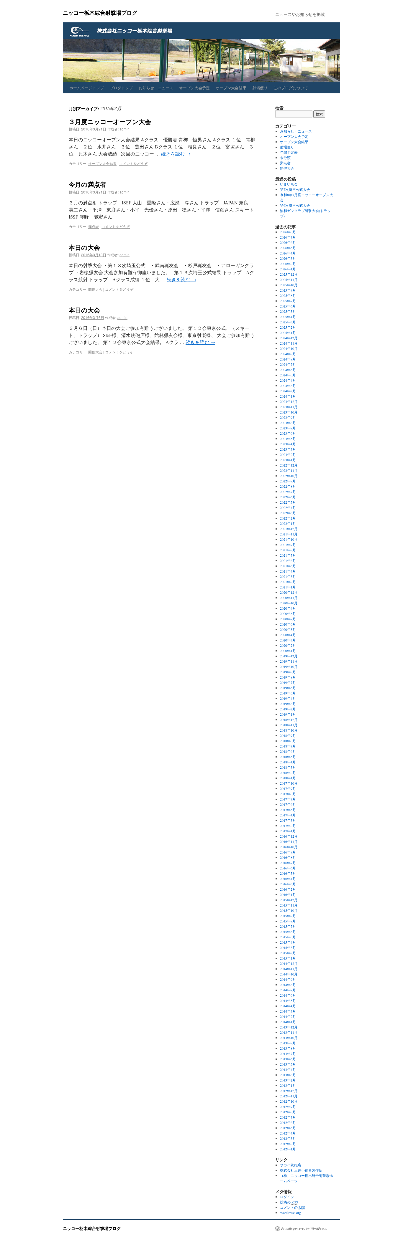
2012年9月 (288, 1106)
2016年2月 (288, 889)
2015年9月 (288, 915)
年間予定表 (289, 152)
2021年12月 (289, 528)
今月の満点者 (87, 184)
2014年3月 (288, 1011)
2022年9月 (288, 481)
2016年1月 (288, 894)
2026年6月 (288, 242)
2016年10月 (289, 846)
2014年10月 (289, 974)
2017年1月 (288, 830)
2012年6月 (288, 1122)
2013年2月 (288, 1080)
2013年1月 (288, 1085)
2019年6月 (288, 687)
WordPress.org (290, 1212)
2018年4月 (288, 762)
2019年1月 (288, 714)
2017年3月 (288, 820)
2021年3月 (288, 576)
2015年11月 (289, 905)
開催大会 (95, 289)
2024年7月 (288, 364)
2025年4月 (288, 316)
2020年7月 (288, 618)
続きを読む (176, 154)
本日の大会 (84, 247)
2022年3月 (288, 512)
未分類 (285, 157)
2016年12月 (289, 836)
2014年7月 (288, 990)
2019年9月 (288, 671)
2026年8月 (288, 231)
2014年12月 (289, 963)
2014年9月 (288, 979)
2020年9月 (288, 608)
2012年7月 (288, 1117)
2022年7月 (288, 491)
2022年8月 (288, 486)
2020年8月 (288, 613)
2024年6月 (288, 369)
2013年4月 (288, 1069)
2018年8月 (288, 740)
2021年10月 (289, 539)
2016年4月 (288, 878)
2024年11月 (289, 343)
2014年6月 (288, 995)
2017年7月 (288, 799)
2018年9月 (288, 735)
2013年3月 (288, 1074)
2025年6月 (288, 306)
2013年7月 (288, 1053)
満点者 (93, 226)
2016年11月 (289, 841)
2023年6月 (288, 433)
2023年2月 (288, 454)
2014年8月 (288, 984)
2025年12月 (289, 274)
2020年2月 (288, 645)
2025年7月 (288, 300)
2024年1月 (288, 396)
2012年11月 (289, 1096)
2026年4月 (288, 253)
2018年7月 (288, 746)
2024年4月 (288, 380)
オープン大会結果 (231, 87)
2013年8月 (288, 1048)
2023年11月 (289, 406)
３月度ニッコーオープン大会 (110, 121)
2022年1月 (288, 523)
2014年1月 (288, 1021)
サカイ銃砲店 (290, 1164)
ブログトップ (121, 87)
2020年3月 (288, 640)
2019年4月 (288, 698)
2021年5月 (288, 565)
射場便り (260, 87)
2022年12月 (289, 465)
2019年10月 (289, 666)
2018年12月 (289, 719)
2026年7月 (288, 237)
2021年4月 (288, 571)
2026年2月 (288, 263)
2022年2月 (288, 518)
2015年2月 (288, 952)
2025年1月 (288, 332)
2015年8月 (288, 921)
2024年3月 (288, 385)
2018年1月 (288, 777)
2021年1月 (288, 587)
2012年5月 (288, 1127)
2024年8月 (288, 359)
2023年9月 (288, 417)
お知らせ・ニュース (156, 87)
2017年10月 (289, 783)
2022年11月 (289, 470)
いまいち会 (289, 184)
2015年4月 (288, 942)
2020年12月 (289, 592)
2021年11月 (289, 534)
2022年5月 (288, 502)
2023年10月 (289, 412)
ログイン (287, 1196)
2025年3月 (288, 322)
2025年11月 (289, 279)
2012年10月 (289, 1101)
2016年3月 (288, 884)
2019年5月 (288, 693)
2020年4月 (288, 634)
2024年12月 (289, 337)
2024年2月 (288, 390)
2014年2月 (288, 1016)
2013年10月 (289, 1037)
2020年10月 (289, 603)
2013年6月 (288, 1058)
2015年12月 (289, 899)
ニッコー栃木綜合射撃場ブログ (100, 12)
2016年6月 (288, 868)
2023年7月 (288, 428)
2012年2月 (288, 1143)
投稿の (289, 1202)
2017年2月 (288, 825)
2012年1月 (288, 1149)
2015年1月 (288, 958)
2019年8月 (288, 677)
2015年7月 (288, 926)
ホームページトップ (86, 87)
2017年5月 (288, 809)
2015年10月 (289, 910)
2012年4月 (288, 1133)
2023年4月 (288, 443)
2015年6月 (288, 931)
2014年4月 (288, 1005)
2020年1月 (288, 650)
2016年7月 (288, 862)
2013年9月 (288, 1043)
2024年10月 (289, 348)
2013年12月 (289, 1027)
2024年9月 (288, 353)
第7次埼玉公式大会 (295, 189)
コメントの (292, 1207)
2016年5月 (288, 873)
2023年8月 (288, 422)
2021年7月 (288, 555)
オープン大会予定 (194, 87)
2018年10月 (289, 730)
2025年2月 (288, 327)
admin (124, 128)
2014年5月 (288, 1000)
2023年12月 (289, 401)
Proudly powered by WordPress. (304, 1228)
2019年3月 (288, 703)
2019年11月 (289, 661)
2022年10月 (289, 475)
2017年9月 (288, 788)
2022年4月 (288, 507)
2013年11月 (289, 1032)
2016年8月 (288, 857)
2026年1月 (288, 269)
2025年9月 (288, 290)
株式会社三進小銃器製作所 (301, 1170)
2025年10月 (289, 284)
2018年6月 (288, 751)
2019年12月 (289, 656)
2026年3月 (288, 258)
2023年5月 (288, 438)
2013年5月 (288, 1064)
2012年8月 (288, 1111)
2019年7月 (288, 682)
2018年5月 (288, 756)
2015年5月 (288, 937)
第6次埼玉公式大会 (295, 205)
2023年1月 (288, 459)
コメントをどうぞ (133, 163)
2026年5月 (288, 247)
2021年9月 (288, 544)
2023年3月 (288, 449)
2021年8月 (288, 550)
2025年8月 (288, 295)
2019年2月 (288, 709)
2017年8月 (288, 793)
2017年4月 (288, 815)
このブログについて (290, 87)
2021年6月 (288, 560)
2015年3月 (288, 947)
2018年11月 (289, 724)
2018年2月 (288, 772)
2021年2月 (288, 581)
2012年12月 (289, 1090)
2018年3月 (288, 767)
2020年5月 (288, 629)
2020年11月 (289, 597)
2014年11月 (289, 968)
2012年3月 (288, 1138)
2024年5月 (288, 375)
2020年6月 (288, 624)
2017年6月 (288, 804)
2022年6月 (288, 497)
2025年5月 (288, 311)
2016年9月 (288, 852)
